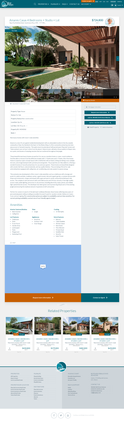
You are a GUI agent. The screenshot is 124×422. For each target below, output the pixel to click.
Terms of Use (71, 395)
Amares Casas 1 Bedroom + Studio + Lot (19, 340)
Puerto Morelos (38, 391)
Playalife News (37, 382)
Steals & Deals (14, 378)
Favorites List (71, 378)
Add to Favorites (107, 127)
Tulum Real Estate (15, 395)
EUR (107, 1)
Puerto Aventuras (38, 395)
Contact (70, 389)
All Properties (14, 376)
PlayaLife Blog (37, 376)
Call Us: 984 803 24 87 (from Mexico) (99, 117)
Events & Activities (38, 380)
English (113, 1)
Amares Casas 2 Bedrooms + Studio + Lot (76, 340)
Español (119, 1)
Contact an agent (87, 1)
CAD (104, 1)
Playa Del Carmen (38, 389)
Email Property (94, 127)
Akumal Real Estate (16, 393)
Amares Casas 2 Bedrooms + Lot (47, 340)
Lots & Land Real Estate (17, 380)
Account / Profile (72, 380)
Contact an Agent (99, 297)
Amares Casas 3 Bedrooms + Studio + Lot (104, 340)
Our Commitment (72, 393)
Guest (119, 5)
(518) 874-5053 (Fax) (96, 391)
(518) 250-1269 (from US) (97, 389)
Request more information (42, 297)
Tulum (35, 399)
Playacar (36, 393)
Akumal (36, 397)
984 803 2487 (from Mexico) (98, 387)
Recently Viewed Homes (74, 376)
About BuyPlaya (72, 391)
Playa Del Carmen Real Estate (18, 387)
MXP (100, 1)
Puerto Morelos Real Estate (18, 389)
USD (97, 1)
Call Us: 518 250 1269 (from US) (98, 123)
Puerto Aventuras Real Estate (18, 391)
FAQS (69, 387)
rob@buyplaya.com (96, 392)
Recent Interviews (38, 378)
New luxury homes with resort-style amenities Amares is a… (19, 343)
